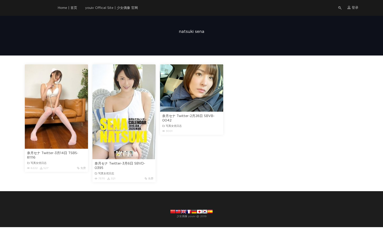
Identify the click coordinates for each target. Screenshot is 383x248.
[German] (194, 211)
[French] (189, 211)
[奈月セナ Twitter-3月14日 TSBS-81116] (56, 106)
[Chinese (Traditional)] (178, 211)
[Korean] (204, 211)
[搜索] (340, 8)
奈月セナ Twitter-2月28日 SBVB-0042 (188, 118)
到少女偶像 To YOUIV (32, 8)
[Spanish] (210, 211)
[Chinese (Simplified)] (173, 211)
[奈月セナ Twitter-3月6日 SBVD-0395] (124, 111)
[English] (183, 211)
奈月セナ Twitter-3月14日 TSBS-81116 (52, 155)
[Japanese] (199, 211)
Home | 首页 (67, 8)
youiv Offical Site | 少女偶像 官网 (111, 8)
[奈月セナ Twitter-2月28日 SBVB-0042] (191, 88)
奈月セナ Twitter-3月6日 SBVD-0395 (120, 166)
